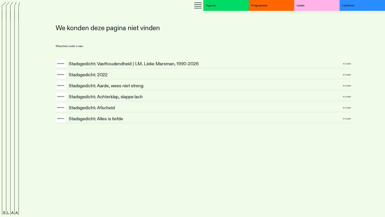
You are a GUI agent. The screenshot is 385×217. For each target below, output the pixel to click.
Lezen (300, 5)
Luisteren (348, 5)
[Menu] (197, 5)
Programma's (259, 5)
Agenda (211, 5)
